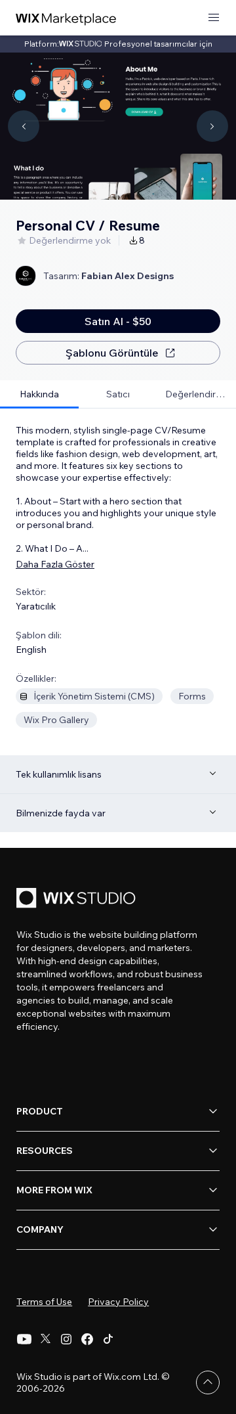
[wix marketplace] (66, 18)
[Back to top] (208, 1382)
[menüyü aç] (214, 18)
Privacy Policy (118, 1302)
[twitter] (45, 1339)
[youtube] (24, 1339)
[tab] (39, 394)
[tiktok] (108, 1339)
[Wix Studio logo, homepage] (78, 899)
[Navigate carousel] (23, 126)
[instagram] (66, 1339)
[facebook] (87, 1339)
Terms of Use (44, 1302)
